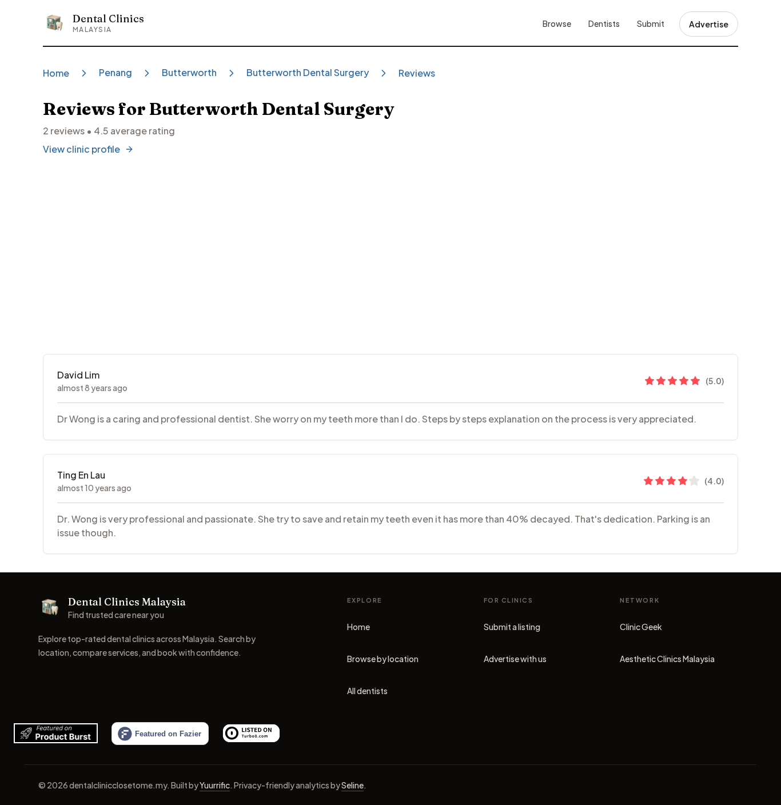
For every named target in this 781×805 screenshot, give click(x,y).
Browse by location (383, 658)
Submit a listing (512, 626)
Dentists (604, 23)
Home (56, 73)
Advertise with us (515, 658)
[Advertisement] (390, 256)
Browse (557, 23)
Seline (352, 785)
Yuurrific (215, 785)
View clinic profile (81, 149)
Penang (115, 72)
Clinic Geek (641, 629)
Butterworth (189, 72)
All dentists (367, 691)
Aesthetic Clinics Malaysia (667, 661)
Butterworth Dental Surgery (307, 72)
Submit (650, 23)
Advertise (708, 24)
